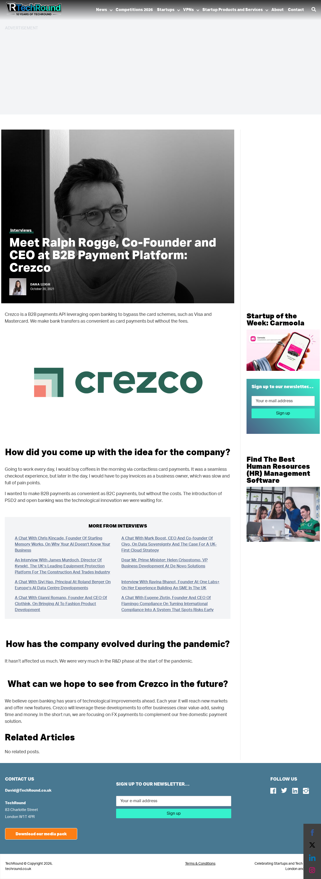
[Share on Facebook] (312, 832)
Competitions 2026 (134, 10)
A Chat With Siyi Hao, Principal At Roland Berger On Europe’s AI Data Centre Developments (63, 585)
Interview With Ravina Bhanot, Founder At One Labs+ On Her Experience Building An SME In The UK (170, 585)
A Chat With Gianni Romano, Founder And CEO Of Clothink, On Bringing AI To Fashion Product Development (61, 604)
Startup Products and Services (232, 10)
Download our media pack (41, 833)
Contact (296, 10)
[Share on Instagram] (312, 870)
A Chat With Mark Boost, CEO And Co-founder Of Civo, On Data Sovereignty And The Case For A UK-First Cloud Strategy (169, 544)
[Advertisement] (155, 70)
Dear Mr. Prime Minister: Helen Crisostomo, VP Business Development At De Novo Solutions (164, 563)
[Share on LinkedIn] (312, 857)
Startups (166, 10)
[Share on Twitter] (312, 845)
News (101, 10)
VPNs (188, 10)
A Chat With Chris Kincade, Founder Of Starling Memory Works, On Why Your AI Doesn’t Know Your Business (62, 544)
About (277, 10)
